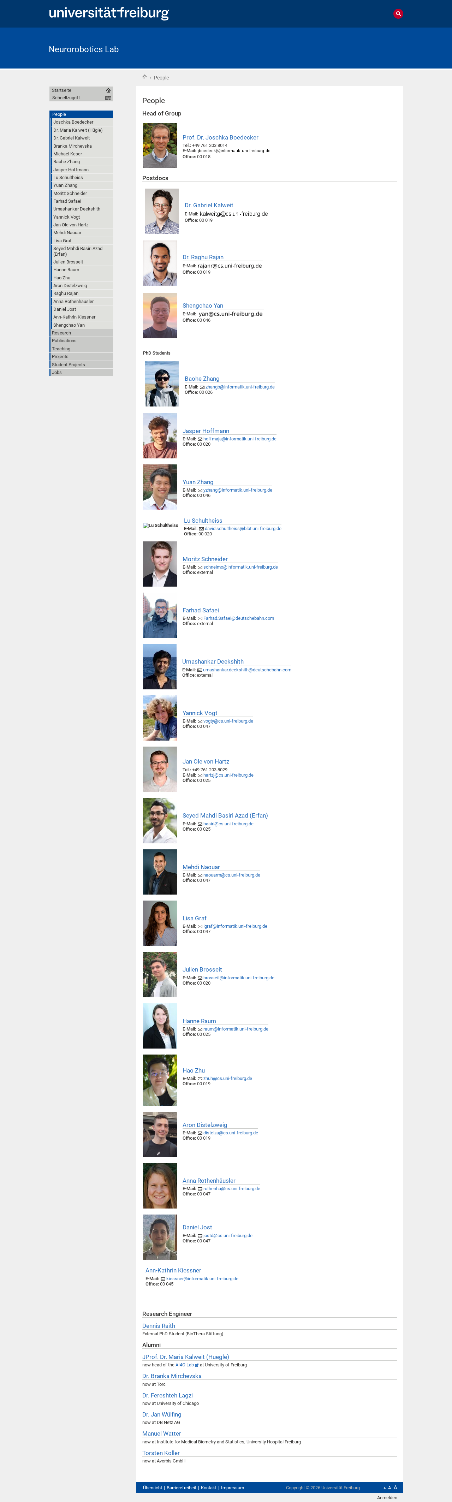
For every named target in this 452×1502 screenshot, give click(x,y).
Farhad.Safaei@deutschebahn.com (238, 618)
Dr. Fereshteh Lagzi (167, 1395)
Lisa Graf (195, 918)
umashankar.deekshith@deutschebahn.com (247, 669)
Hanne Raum (199, 1021)
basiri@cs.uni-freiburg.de (228, 823)
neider (205, 559)
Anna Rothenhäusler (209, 1180)
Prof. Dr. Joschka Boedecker (220, 137)
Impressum (232, 1487)
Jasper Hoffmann (206, 430)
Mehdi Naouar (201, 867)
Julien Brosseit (202, 969)
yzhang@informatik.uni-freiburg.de (237, 490)
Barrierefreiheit (181, 1487)
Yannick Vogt (200, 713)
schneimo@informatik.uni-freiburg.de (240, 567)
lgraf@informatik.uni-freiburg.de (235, 926)
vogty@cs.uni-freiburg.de (228, 721)
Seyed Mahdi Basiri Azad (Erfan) (225, 815)
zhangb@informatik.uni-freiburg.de (240, 387)
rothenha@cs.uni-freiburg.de (231, 1188)
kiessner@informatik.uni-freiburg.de (202, 1278)
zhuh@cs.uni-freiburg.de (227, 1078)
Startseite (144, 77)
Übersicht (152, 1487)
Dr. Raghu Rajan (203, 257)
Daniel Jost (197, 1227)
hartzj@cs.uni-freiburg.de (228, 775)
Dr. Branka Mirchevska (172, 1375)
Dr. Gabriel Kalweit (209, 205)
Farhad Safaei (201, 610)
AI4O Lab (185, 1364)
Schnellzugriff (66, 97)
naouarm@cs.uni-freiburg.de (231, 875)
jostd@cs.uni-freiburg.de (227, 1235)
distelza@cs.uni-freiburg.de (230, 1132)
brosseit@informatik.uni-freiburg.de (238, 977)
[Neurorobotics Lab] (368, 47)
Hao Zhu (194, 1070)
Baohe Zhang (202, 378)
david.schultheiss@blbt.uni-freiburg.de (243, 528)
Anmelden (387, 1497)
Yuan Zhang (198, 482)
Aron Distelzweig (205, 1124)
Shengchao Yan (203, 305)
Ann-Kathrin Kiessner (173, 1270)
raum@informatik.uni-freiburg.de (235, 1029)
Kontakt (208, 1487)
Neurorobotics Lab (84, 49)
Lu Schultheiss (203, 520)
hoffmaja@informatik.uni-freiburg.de (239, 438)
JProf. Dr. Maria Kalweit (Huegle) (185, 1356)
